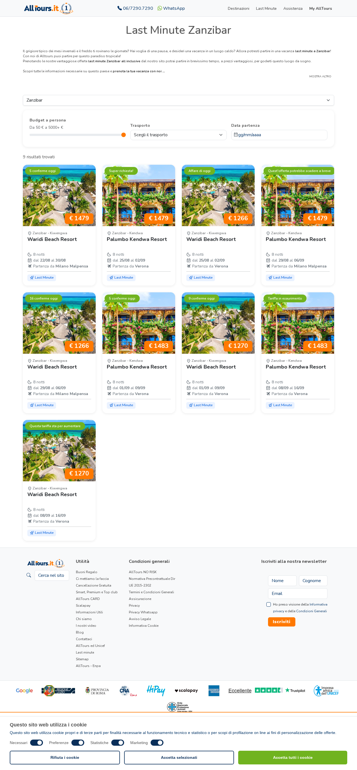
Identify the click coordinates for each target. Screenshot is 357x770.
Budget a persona (48, 120)
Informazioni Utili (89, 612)
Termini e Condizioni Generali (151, 592)
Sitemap (82, 659)
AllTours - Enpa (88, 666)
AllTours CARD (88, 599)
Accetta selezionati (179, 757)
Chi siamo (84, 619)
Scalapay (83, 605)
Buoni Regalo (86, 572)
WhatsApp (173, 8)
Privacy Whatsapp (143, 612)
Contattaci (84, 639)
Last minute (85, 652)
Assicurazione (140, 599)
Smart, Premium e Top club (97, 592)
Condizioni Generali (311, 611)
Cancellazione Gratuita (93, 585)
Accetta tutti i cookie (293, 757)
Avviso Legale (140, 619)
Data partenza (245, 125)
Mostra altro (320, 76)
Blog (80, 632)
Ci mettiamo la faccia (92, 579)
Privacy (134, 605)
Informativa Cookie (143, 625)
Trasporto (140, 125)
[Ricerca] (29, 575)
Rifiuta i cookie (64, 757)
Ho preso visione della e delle (300, 607)
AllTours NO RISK (142, 572)
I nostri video (86, 625)
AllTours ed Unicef (90, 646)
